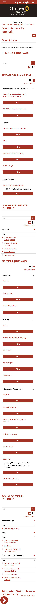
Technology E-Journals (10, 478)
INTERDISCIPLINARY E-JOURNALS (15, 207)
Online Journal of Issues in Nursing (14, 338)
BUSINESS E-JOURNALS (15, 53)
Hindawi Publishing (9, 407)
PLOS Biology (8, 446)
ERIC (4, 141)
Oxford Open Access (10, 434)
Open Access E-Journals (12, 30)
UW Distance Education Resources (14, 109)
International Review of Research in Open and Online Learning (15, 95)
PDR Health (7, 350)
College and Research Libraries (13, 185)
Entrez (5, 325)
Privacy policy (8, 591)
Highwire (6, 395)
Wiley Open (7, 375)
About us (19, 591)
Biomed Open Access (10, 306)
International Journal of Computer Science (14, 421)
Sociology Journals (10, 574)
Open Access (9, 40)
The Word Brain (9, 255)
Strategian (6, 459)
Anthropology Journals (11, 529)
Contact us (30, 591)
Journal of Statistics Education (13, 153)
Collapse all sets (29, 83)
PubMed (6, 281)
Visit (24, 103)
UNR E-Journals (9, 252)
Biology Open (7, 293)
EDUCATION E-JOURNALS (16, 74)
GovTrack (7, 546)
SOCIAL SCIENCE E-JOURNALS (12, 498)
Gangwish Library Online (17, 24)
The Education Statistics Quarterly (14, 128)
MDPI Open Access (10, 249)
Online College (8, 166)
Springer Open (8, 363)
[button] (34, 230)
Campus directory (10, 594)
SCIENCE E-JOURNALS (14, 261)
